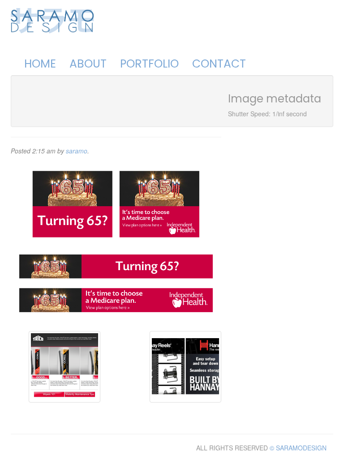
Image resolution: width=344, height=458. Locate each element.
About (88, 64)
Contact (219, 64)
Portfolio (149, 64)
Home (40, 64)
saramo (76, 150)
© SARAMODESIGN (298, 447)
